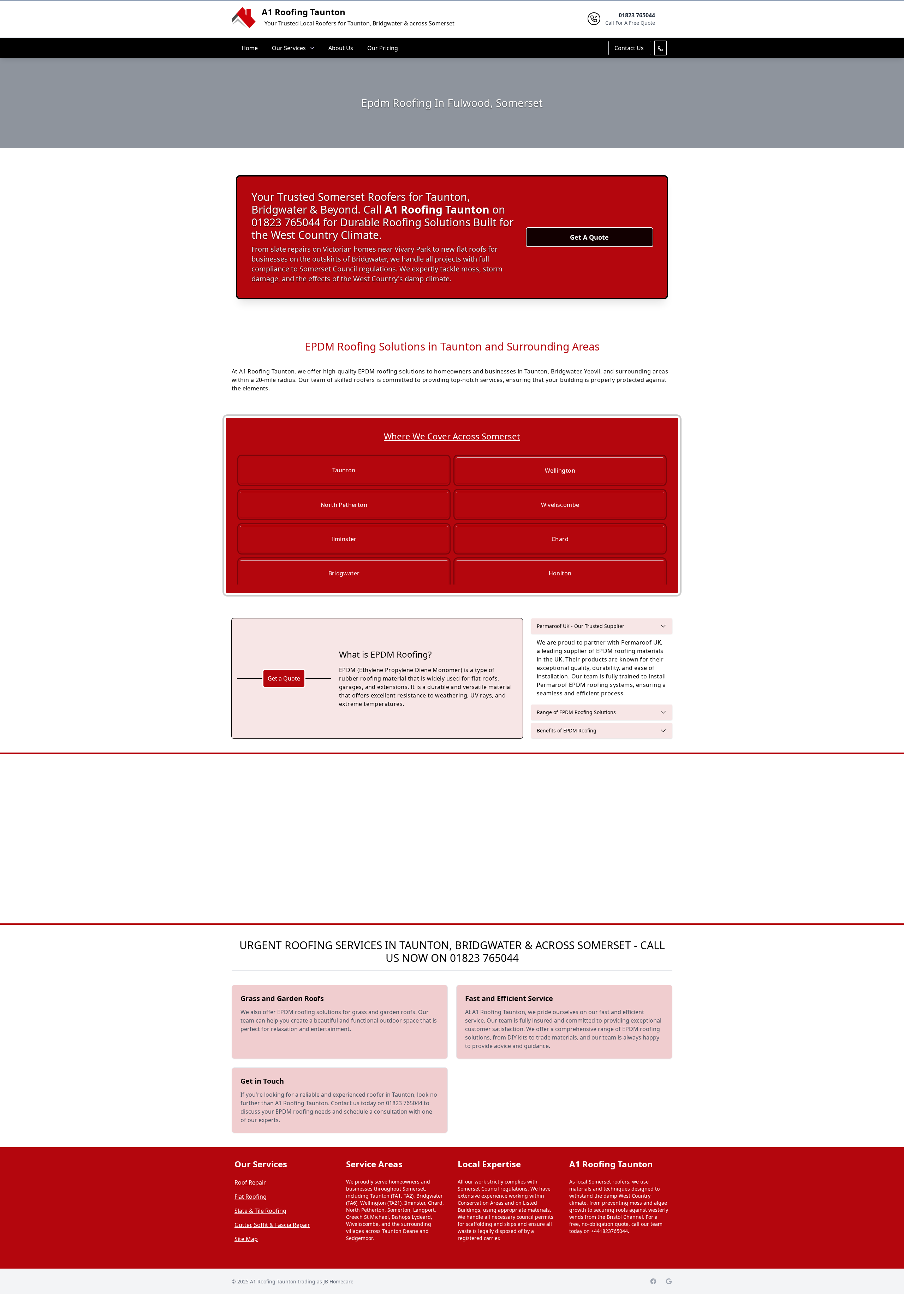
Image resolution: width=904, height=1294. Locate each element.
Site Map (246, 1239)
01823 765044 (484, 958)
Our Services (289, 48)
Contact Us (629, 48)
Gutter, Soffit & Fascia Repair (272, 1225)
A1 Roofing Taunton (303, 12)
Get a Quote (284, 678)
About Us (340, 48)
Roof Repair (250, 1182)
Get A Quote (589, 237)
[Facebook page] (653, 1281)
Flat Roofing (250, 1196)
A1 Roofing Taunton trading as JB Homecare (301, 1281)
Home (250, 48)
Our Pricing (382, 48)
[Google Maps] (668, 1281)
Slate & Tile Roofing (260, 1211)
